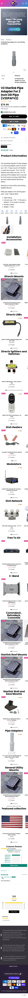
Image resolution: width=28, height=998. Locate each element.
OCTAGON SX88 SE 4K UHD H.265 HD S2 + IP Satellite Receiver (12, 556)
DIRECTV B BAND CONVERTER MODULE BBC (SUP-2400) (12, 331)
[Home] (14, 3)
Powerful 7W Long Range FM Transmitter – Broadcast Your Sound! (12, 481)
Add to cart (14, 116)
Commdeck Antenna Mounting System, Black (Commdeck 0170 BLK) (12, 294)
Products (8, 39)
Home (2, 39)
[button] (4, 150)
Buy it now (14, 121)
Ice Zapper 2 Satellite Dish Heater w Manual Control (12, 444)
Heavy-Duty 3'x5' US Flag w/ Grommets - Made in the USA (12, 826)
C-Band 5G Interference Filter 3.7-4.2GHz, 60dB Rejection (12, 593)
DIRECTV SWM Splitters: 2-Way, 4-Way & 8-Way (12, 372)
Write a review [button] (14, 865)
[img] (4, 874)
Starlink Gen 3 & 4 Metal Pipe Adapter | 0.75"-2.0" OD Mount (12, 711)
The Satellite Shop (11, 991)
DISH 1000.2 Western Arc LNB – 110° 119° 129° (12, 518)
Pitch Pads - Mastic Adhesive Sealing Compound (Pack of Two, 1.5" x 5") (12, 256)
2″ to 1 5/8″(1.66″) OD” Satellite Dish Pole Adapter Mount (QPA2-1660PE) (12, 748)
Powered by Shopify (21, 991)
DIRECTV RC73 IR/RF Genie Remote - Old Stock (12, 407)
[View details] (14, 22)
